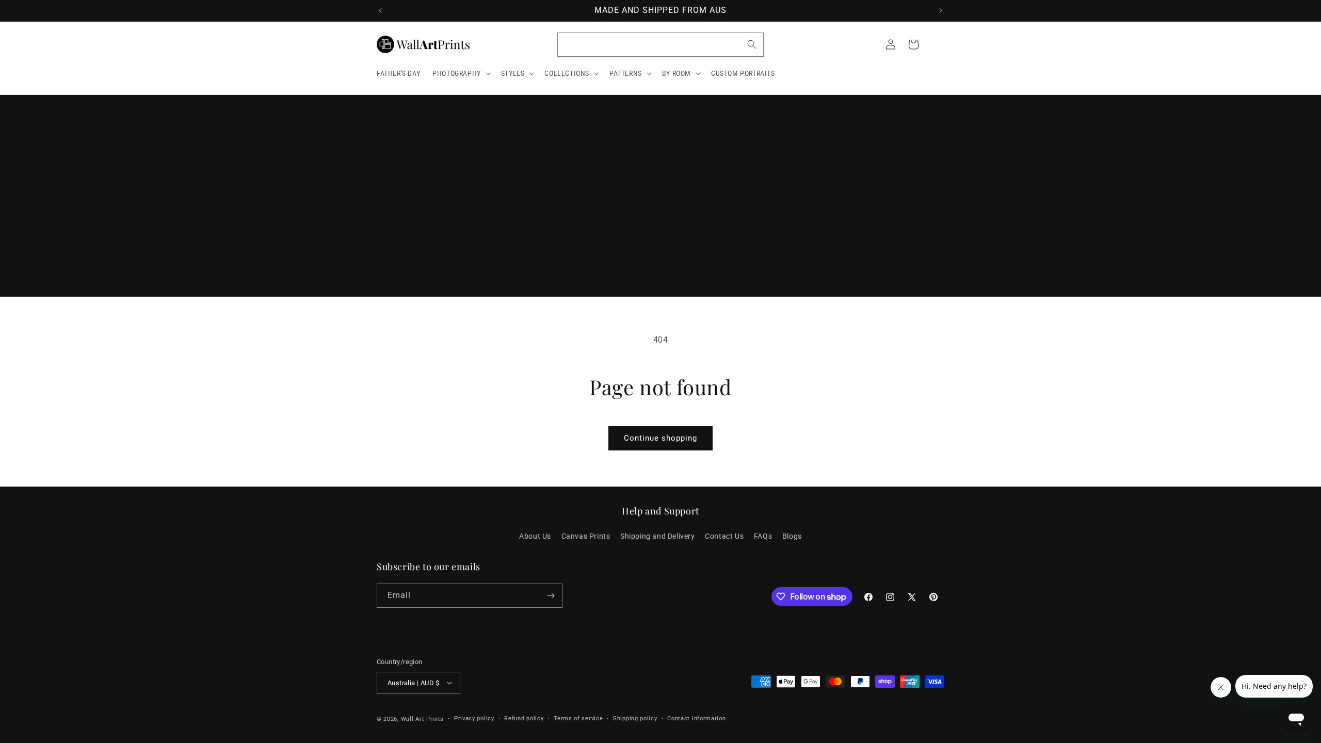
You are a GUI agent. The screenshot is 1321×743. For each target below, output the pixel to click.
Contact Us (724, 536)
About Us (535, 536)
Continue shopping (660, 438)
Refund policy (523, 718)
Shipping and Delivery (657, 536)
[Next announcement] (940, 10)
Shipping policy (635, 718)
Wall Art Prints (422, 719)
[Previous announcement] (380, 10)
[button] (460, 73)
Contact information (696, 718)
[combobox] (660, 45)
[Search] (751, 44)
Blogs (792, 536)
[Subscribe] (550, 596)
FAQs (763, 536)
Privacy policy (474, 718)
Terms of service (578, 718)
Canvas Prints (585, 536)
